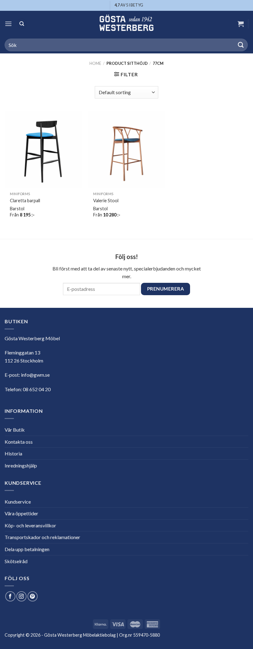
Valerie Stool (105, 200)
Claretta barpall (25, 200)
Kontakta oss (19, 442)
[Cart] (241, 24)
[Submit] (241, 45)
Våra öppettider (21, 513)
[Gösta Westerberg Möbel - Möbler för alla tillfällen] (126, 23)
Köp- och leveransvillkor (30, 525)
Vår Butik (15, 430)
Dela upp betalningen (27, 549)
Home (95, 63)
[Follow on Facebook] (10, 596)
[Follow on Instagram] (21, 596)
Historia (13, 453)
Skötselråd (16, 561)
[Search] (22, 24)
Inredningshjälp (21, 465)
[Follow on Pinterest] (32, 596)
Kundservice (18, 502)
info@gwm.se (35, 375)
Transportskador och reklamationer (42, 537)
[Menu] (8, 23)
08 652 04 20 (37, 389)
